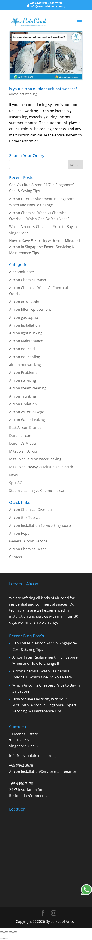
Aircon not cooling (24, 356)
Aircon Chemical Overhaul (31, 509)
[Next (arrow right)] (6, 938)
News (13, 474)
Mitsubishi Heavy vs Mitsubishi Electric (41, 466)
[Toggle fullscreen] (6, 932)
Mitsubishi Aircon (23, 451)
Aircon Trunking (22, 396)
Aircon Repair (20, 533)
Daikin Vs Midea (22, 443)
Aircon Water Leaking (27, 419)
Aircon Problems (23, 372)
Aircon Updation (23, 404)
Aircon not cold (22, 348)
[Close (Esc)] (15, 932)
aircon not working (23, 94)
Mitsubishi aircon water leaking (35, 459)
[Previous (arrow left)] (2, 938)
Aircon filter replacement (30, 309)
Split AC (15, 482)
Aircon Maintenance (26, 340)
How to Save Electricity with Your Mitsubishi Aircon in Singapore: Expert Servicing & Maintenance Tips (45, 246)
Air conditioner (21, 271)
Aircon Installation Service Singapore (40, 525)
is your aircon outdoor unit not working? (43, 89)
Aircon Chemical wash (27, 279)
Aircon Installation (24, 325)
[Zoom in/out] (2, 932)
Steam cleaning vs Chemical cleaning (40, 490)
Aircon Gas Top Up (25, 517)
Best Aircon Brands (25, 427)
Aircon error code (24, 301)
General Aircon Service (28, 541)
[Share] (11, 932)
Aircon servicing (22, 380)
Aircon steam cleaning (27, 388)
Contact (15, 556)
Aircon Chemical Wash (28, 549)
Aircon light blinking (25, 333)
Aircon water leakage (26, 411)
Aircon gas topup (23, 317)
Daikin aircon (20, 435)
